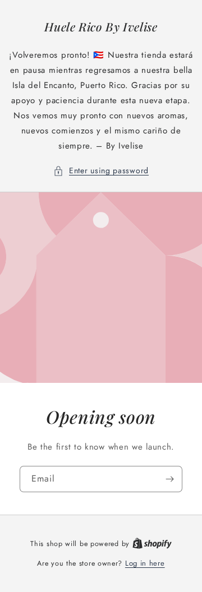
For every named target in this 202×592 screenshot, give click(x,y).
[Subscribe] (169, 479)
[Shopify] (152, 543)
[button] (101, 171)
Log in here (145, 563)
